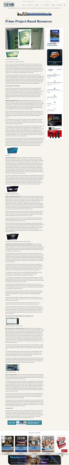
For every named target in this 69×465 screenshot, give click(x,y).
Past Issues (53, 4)
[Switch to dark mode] (64, 5)
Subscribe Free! (30, 4)
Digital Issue (9, 454)
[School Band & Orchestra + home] (9, 5)
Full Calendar (59, 69)
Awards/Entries (59, 4)
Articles (5, 454)
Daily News (37, 4)
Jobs (41, 4)
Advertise (23, 4)
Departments (46, 4)
